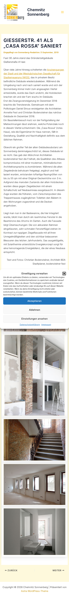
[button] (64, 273)
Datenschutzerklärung (30, 324)
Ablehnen (34, 309)
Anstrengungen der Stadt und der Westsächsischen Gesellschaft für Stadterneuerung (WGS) (34, 73)
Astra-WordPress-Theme (34, 591)
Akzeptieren (34, 300)
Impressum (46, 324)
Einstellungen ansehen (34, 318)
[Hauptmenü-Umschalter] (62, 12)
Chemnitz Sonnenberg (38, 12)
